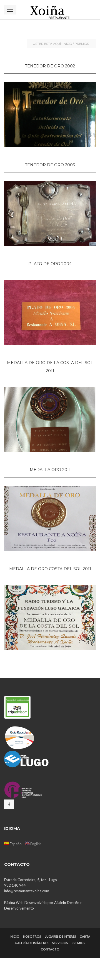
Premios (78, 943)
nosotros (32, 936)
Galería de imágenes (32, 943)
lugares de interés (60, 936)
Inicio (67, 44)
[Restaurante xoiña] (50, 9)
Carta (85, 936)
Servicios (60, 943)
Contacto (50, 949)
